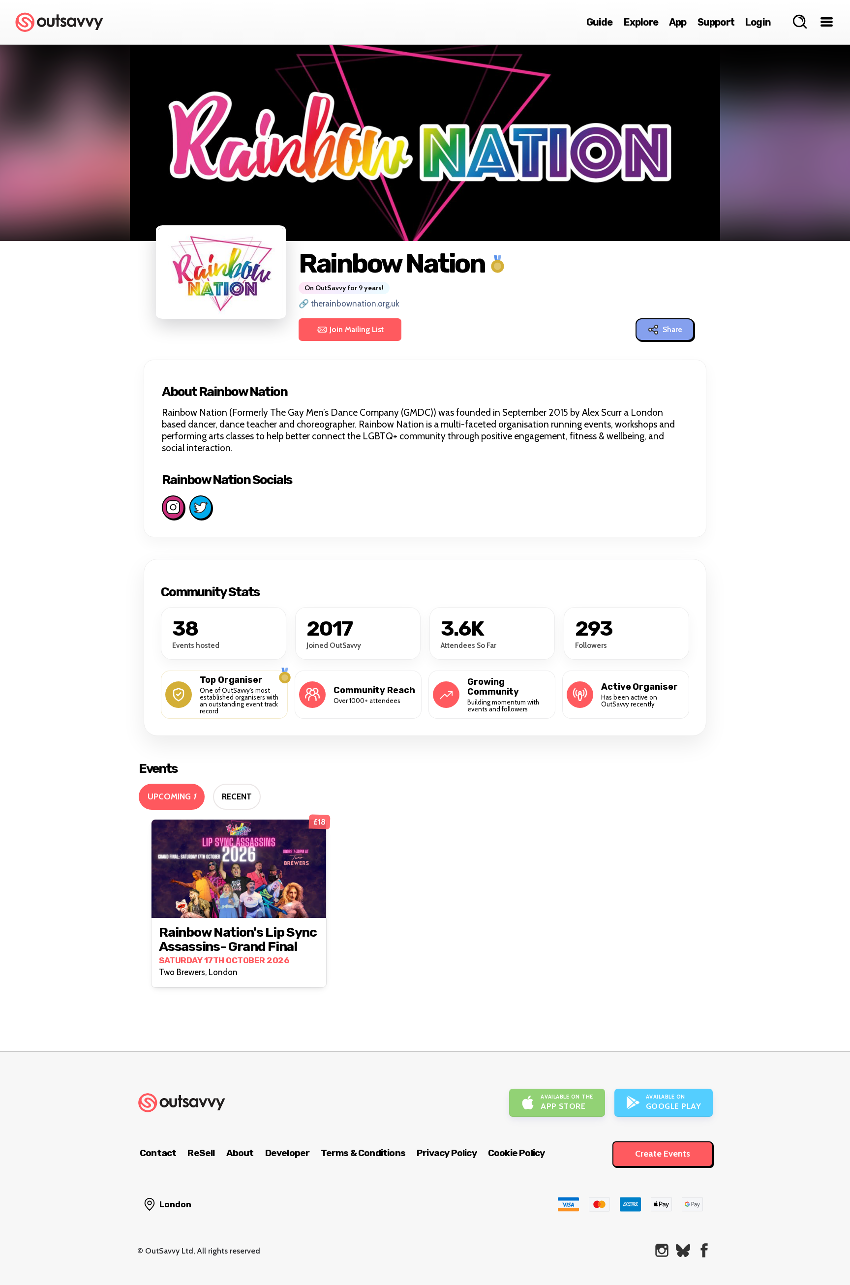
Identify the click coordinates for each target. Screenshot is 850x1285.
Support (716, 22)
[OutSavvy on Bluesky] (683, 1250)
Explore (641, 22)
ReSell (200, 1153)
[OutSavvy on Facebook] (704, 1250)
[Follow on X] (200, 507)
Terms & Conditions (363, 1153)
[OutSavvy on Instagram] (661, 1250)
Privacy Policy (447, 1153)
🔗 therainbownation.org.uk (349, 303)
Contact (158, 1153)
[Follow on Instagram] (173, 507)
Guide (599, 22)
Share (672, 329)
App (678, 22)
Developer (287, 1153)
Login (758, 22)
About (240, 1153)
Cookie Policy (516, 1153)
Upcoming (172, 796)
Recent (237, 796)
